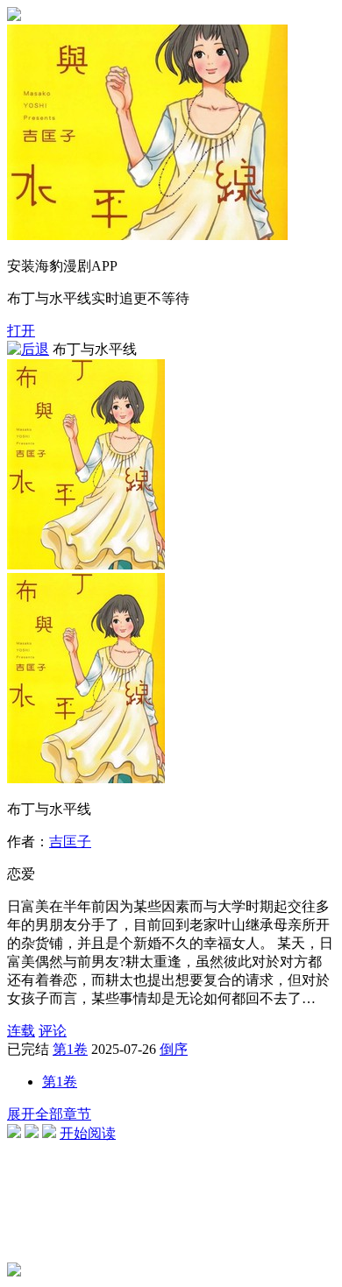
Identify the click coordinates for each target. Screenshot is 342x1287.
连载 (21, 1030)
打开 (21, 330)
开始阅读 (88, 1133)
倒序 (174, 1049)
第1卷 (70, 1049)
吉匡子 (70, 841)
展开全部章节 (49, 1114)
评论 (53, 1030)
